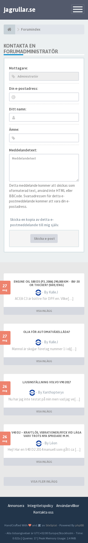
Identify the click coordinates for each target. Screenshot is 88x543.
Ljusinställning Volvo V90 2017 (46, 382)
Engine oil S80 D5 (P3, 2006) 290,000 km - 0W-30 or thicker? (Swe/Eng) (46, 283)
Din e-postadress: (23, 88)
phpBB (79, 525)
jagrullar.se (19, 9)
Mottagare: (18, 68)
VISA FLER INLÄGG (44, 481)
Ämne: (14, 129)
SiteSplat (51, 525)
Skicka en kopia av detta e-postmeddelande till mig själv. (34, 222)
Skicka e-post (44, 238)
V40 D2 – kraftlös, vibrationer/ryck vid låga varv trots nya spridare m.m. (46, 434)
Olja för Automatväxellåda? (46, 332)
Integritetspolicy (40, 505)
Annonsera (16, 505)
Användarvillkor (67, 505)
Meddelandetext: (23, 150)
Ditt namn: (17, 109)
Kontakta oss (43, 512)
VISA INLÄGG (44, 311)
